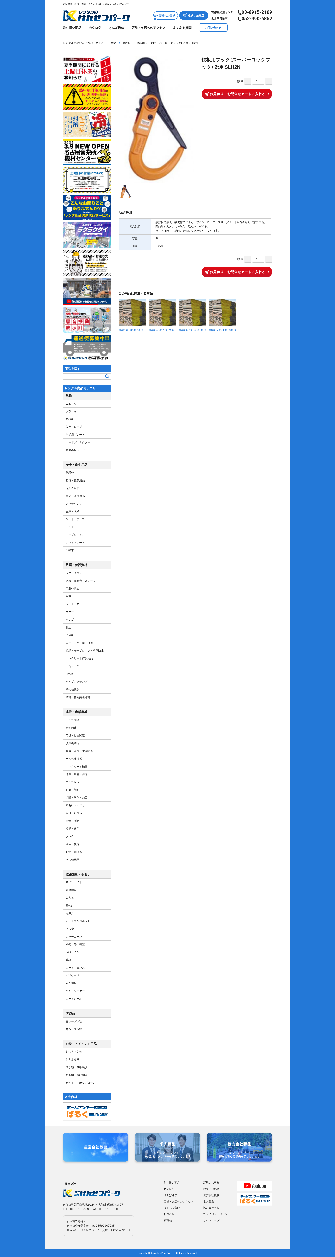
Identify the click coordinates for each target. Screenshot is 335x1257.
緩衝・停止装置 (75, 944)
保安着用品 (72, 488)
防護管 (70, 472)
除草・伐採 (72, 844)
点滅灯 (70, 913)
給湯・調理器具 (75, 851)
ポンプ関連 (72, 719)
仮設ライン (72, 952)
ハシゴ (70, 619)
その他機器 (72, 859)
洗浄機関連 (72, 743)
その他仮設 (72, 689)
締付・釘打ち (74, 813)
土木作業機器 (74, 758)
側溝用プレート (75, 434)
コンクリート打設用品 (79, 658)
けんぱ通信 (116, 28)
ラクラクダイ (74, 573)
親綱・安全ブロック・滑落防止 (85, 650)
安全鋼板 (71, 983)
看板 (68, 959)
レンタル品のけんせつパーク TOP (83, 42)
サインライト (74, 882)
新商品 (168, 1220)
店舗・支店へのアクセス (148, 28)
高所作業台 (72, 588)
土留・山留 (72, 666)
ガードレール (74, 998)
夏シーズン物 (74, 1021)
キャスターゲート (76, 990)
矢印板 (70, 897)
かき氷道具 (72, 1059)
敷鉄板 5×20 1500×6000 (222, 329)
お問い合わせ (213, 27)
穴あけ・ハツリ (75, 805)
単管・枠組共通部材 (78, 697)
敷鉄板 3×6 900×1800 (131, 329)
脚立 (68, 627)
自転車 (70, 550)
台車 (68, 596)
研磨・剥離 (72, 789)
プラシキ (71, 411)
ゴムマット (72, 403)
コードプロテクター (78, 442)
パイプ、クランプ (76, 681)
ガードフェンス (75, 967)
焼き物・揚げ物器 (76, 1074)
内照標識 (71, 890)
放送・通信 (72, 828)
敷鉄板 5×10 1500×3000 (192, 329)
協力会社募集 (211, 1207)
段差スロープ (74, 426)
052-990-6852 (257, 18)
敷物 (113, 42)
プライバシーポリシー (216, 1214)
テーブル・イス (75, 534)
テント (70, 527)
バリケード (72, 975)
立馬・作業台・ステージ (81, 580)
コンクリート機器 (76, 766)
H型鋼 (69, 673)
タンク (70, 836)
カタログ (95, 28)
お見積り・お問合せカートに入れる (238, 94)
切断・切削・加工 (76, 797)
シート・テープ (75, 519)
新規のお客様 (167, 15)
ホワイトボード (75, 542)
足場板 (70, 635)
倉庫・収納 (72, 511)
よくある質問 (182, 28)
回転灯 (70, 905)
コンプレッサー (75, 782)
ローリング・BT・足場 (80, 642)
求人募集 (208, 1201)
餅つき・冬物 (74, 1051)
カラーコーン (74, 936)
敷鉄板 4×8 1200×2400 (161, 329)
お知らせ (169, 1214)
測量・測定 (72, 820)
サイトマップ (211, 1220)
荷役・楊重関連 (75, 735)
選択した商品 (196, 15)
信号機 (70, 928)
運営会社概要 (211, 1195)
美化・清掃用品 (75, 495)
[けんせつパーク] (96, 19)
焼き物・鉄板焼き (76, 1067)
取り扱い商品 (72, 28)
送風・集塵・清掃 (76, 774)
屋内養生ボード (75, 450)
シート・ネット (75, 604)
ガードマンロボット (78, 921)
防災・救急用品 (75, 480)
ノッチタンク (74, 503)
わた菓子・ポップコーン (81, 1082)
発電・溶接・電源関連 (79, 751)
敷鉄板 (126, 42)
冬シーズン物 (74, 1029)
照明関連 (71, 727)
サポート (71, 611)
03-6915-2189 (257, 12)
